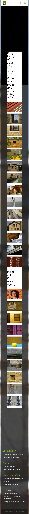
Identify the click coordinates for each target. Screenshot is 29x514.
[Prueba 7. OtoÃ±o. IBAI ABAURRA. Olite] (14, 242)
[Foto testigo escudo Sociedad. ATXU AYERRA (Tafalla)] (14, 310)
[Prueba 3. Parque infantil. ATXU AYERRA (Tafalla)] (14, 346)
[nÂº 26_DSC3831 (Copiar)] (14, 171)
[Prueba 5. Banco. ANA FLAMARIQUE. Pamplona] (14, 218)
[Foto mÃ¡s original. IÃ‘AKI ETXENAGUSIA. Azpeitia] (14, 111)
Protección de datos (10, 493)
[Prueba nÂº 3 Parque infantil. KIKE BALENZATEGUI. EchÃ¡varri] (14, 266)
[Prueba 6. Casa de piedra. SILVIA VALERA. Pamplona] (14, 230)
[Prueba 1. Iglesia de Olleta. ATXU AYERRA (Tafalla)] (14, 322)
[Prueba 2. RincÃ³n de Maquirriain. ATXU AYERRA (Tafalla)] (14, 334)
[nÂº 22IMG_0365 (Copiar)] (14, 159)
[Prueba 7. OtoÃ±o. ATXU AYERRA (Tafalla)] (14, 394)
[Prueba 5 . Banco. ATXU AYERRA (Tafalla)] (14, 370)
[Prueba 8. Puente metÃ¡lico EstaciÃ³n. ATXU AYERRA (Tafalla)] (14, 406)
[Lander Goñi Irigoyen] (14, 206)
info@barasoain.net (14, 469)
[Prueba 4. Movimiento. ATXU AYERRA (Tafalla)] (14, 358)
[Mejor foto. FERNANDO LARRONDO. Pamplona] (14, 123)
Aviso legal (7, 490)
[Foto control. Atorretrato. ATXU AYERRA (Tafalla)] (14, 298)
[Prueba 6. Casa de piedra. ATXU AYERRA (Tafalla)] (14, 382)
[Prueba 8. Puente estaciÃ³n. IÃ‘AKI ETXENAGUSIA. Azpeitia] (14, 254)
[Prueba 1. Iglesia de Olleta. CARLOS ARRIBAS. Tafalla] (14, 183)
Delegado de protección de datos (14, 502)
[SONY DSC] (14, 135)
